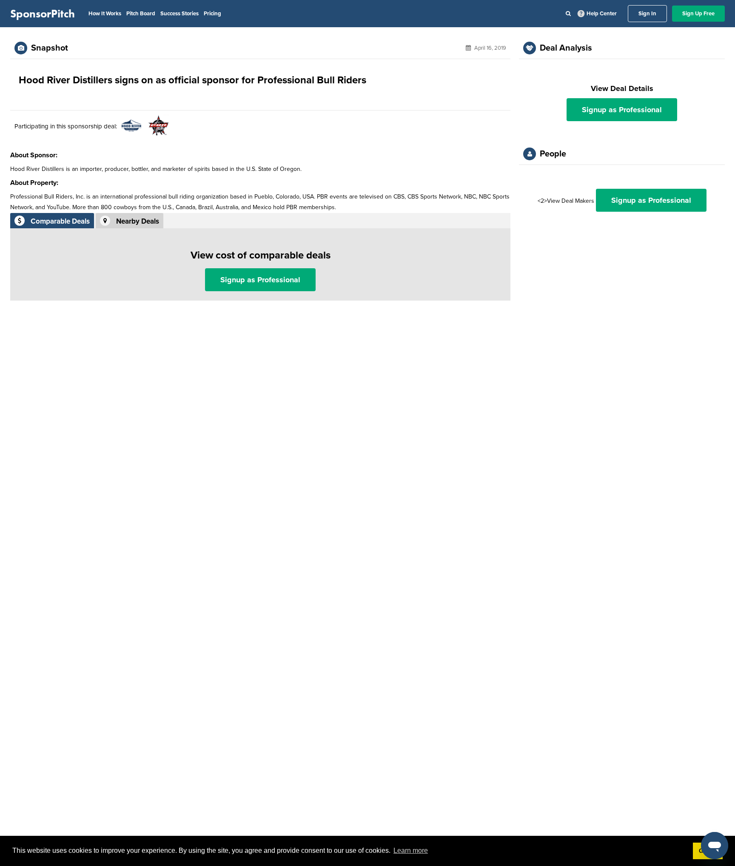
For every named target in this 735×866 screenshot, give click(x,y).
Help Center (602, 13)
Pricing (212, 13)
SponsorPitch (42, 13)
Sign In (647, 13)
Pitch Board (140, 13)
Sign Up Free (698, 13)
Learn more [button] (410, 850)
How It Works (104, 13)
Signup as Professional (260, 279)
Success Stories (179, 13)
